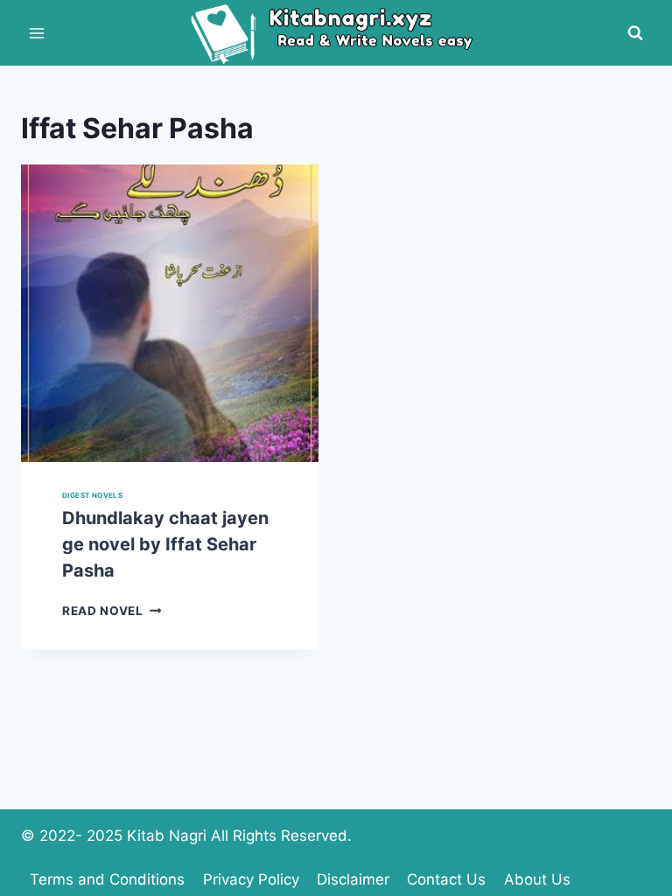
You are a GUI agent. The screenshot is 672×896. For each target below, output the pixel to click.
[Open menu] (37, 32)
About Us (537, 879)
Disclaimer (353, 879)
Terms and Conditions (107, 879)
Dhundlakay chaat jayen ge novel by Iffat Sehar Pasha (165, 544)
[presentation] (169, 313)
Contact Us (446, 879)
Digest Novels (92, 495)
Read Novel (111, 611)
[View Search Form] (635, 33)
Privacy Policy (251, 879)
